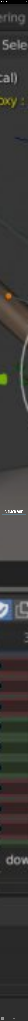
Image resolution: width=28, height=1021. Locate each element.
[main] (14, 512)
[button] (1, 2)
